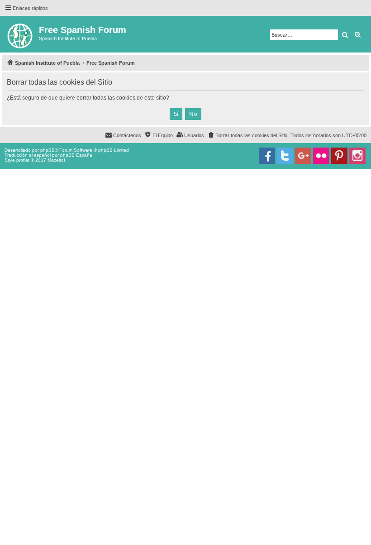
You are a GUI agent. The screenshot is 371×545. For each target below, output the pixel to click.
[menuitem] (247, 135)
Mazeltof (56, 160)
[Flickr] (321, 156)
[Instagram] (357, 156)
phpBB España (76, 155)
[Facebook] (267, 156)
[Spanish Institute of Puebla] (20, 34)
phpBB (47, 150)
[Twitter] (285, 156)
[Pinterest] (339, 156)
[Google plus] (303, 156)
